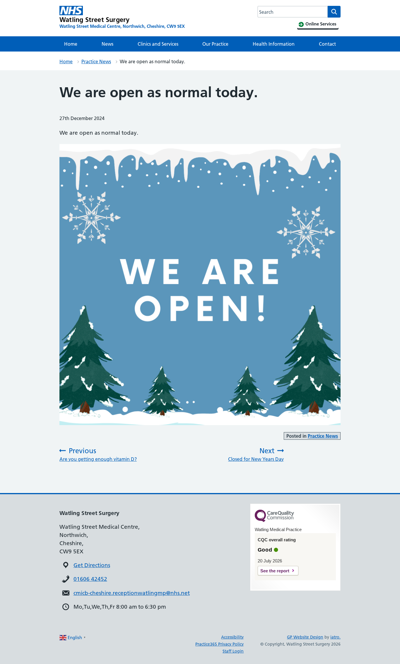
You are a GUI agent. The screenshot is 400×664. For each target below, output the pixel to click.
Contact (327, 44)
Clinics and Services (158, 44)
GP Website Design (305, 637)
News (107, 44)
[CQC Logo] (274, 520)
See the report (274, 570)
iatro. (335, 637)
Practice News (96, 61)
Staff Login (233, 651)
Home (70, 44)
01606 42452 (90, 579)
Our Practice (215, 44)
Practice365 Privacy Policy (219, 644)
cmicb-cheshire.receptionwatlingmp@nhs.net (131, 593)
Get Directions (91, 565)
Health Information (274, 44)
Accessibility (232, 637)
